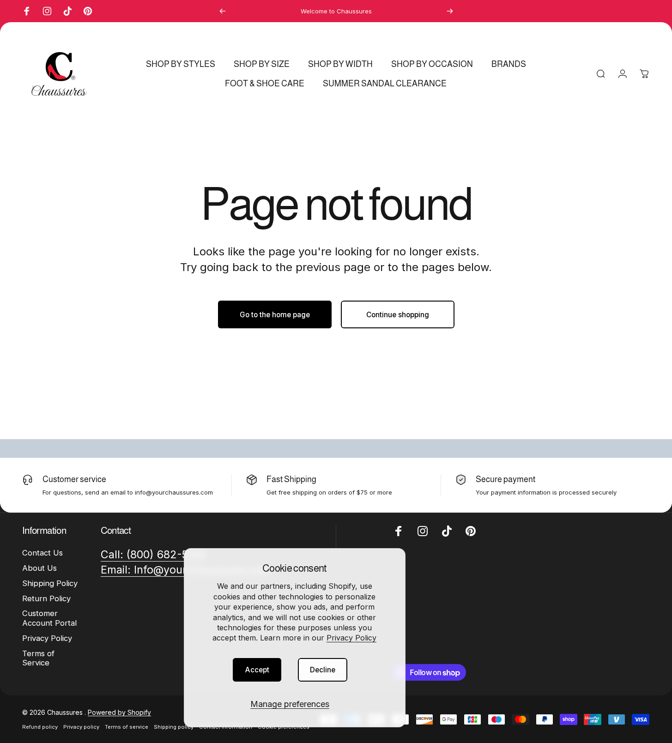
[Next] (450, 11)
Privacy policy (81, 727)
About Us (39, 568)
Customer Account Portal (49, 618)
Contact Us (42, 552)
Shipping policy (174, 727)
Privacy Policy (351, 637)
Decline (322, 669)
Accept (257, 669)
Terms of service (126, 727)
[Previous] (222, 11)
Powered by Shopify (119, 712)
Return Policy (46, 598)
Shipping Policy (50, 583)
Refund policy (40, 727)
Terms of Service (38, 658)
